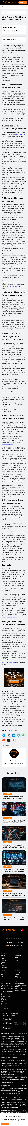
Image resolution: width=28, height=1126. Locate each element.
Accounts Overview (6, 952)
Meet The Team (5, 985)
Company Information (20, 990)
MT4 (2, 974)
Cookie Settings (15, 1013)
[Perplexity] (12, 30)
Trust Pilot (3, 998)
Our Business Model (6, 987)
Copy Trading (4, 960)
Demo (2, 965)
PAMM (3, 964)
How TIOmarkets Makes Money (7, 989)
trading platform (20, 134)
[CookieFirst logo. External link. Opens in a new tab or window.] (13, 1115)
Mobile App (4, 973)
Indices (16, 953)
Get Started (4, 1000)
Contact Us (4, 1006)
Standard (3, 955)
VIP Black (3, 959)
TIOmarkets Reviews (6, 996)
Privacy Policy (4, 1013)
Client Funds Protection (7, 991)
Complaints (4, 1003)
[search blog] (24, 12)
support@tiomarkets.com (14, 945)
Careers (3, 1005)
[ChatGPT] (4, 30)
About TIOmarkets (6, 983)
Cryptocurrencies (19, 959)
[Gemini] (19, 30)
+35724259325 (19, 943)
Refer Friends (4, 1008)
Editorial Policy (5, 1015)
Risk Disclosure (18, 988)
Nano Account (4, 953)
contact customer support (9, 286)
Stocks (16, 957)
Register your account (8, 662)
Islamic (3, 962)
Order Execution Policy (20, 985)
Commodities (18, 955)
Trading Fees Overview (20, 973)
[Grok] (16, 30)
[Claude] (8, 30)
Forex (16, 952)
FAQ (2, 1001)
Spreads (17, 974)
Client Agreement (19, 983)
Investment (4, 967)
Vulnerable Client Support (5, 994)
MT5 (2, 976)
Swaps (16, 976)
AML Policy (17, 987)
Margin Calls (18, 978)
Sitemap (13, 1015)
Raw (2, 957)
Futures (17, 960)
